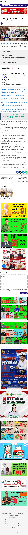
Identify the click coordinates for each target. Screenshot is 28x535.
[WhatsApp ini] (26, 172)
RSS (14, 527)
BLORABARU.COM (14, 515)
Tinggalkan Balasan (5, 272)
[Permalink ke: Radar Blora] (1, 23)
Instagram (21, 521)
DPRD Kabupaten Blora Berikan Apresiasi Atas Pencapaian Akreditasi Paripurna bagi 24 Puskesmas (21, 178)
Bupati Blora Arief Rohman (6, 167)
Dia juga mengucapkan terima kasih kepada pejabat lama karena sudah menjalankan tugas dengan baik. (13, 110)
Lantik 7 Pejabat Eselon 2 (19, 167)
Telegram (21, 525)
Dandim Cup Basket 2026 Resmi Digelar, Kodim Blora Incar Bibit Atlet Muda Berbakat (6, 198)
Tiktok (8, 525)
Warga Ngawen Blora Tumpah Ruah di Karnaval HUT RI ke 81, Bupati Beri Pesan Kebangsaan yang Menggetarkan (13, 58)
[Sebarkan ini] (17, 172)
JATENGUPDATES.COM (7, 513)
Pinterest (8, 521)
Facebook (8, 520)
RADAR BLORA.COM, (5, 43)
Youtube (21, 523)
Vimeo (8, 523)
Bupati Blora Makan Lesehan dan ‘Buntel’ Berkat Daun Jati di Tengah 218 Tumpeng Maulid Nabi (13, 61)
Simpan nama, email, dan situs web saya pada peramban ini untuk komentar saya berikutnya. (13, 290)
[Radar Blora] (14, 1)
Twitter (21, 520)
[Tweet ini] (20, 172)
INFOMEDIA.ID (20, 513)
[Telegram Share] (23, 172)
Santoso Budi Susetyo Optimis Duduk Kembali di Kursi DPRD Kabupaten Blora (6, 178)
